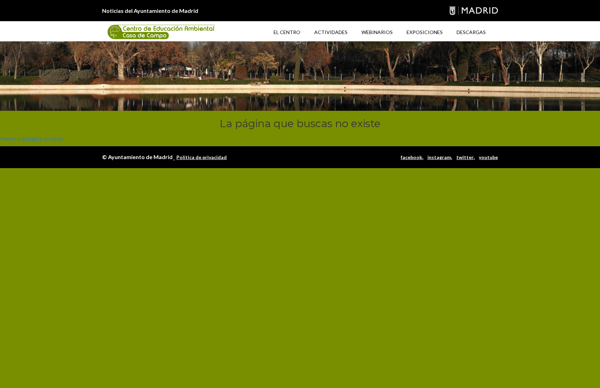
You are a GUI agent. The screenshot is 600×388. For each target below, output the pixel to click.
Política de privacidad (201, 157)
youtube (488, 157)
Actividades (331, 32)
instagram (439, 157)
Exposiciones (425, 32)
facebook (411, 157)
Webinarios (377, 32)
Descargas (471, 32)
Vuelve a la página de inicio (31, 138)
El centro (287, 32)
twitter (465, 157)
